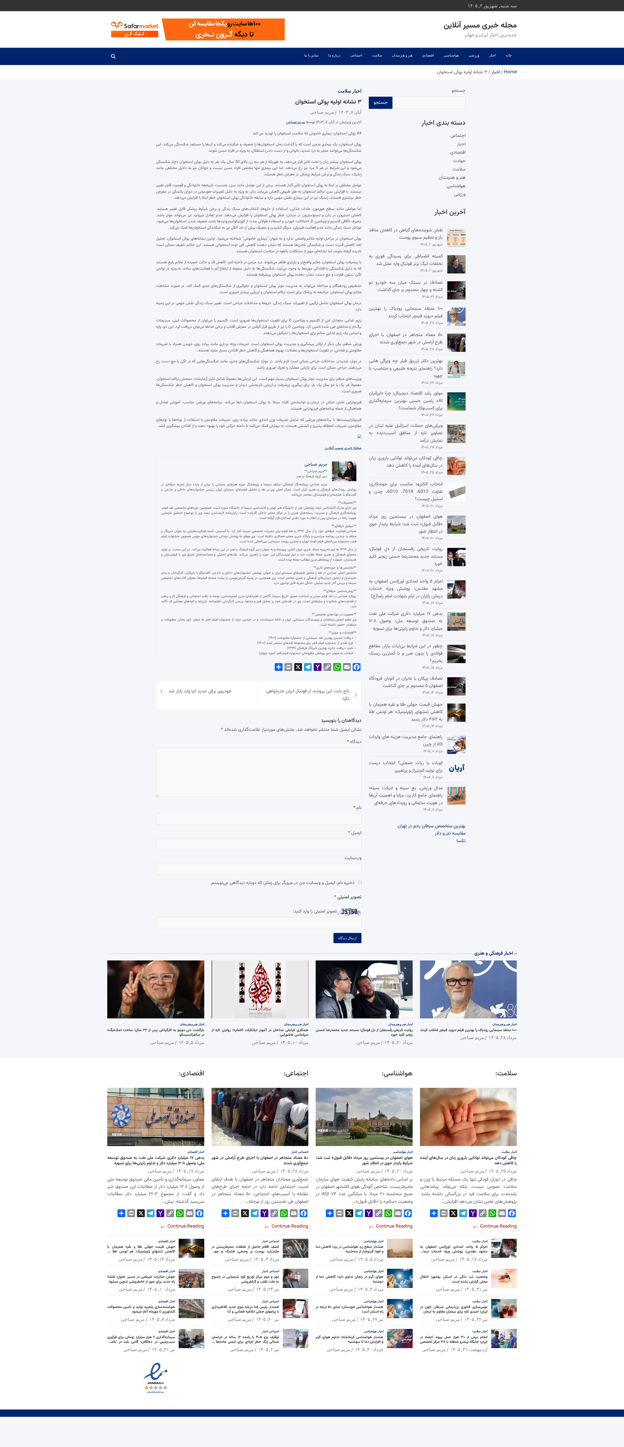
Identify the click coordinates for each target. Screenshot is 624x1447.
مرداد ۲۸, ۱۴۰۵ (503, 1037)
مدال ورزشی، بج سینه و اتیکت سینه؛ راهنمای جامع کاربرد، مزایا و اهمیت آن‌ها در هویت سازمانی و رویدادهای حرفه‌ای (406, 796)
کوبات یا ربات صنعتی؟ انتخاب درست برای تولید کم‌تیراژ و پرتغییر (406, 767)
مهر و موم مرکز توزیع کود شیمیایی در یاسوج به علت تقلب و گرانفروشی (245, 1279)
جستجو (459, 90)
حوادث (459, 161)
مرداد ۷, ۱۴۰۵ (162, 1319)
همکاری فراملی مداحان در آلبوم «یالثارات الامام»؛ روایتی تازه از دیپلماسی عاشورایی (260, 1032)
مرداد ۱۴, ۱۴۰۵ (161, 1259)
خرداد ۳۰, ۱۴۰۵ (369, 1349)
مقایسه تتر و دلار (450, 833)
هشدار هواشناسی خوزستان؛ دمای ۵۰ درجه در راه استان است (349, 1309)
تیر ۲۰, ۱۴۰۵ (267, 1319)
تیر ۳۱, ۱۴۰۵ (476, 1289)
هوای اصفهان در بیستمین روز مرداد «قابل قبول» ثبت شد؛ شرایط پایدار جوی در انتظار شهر (406, 524)
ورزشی (473, 55)
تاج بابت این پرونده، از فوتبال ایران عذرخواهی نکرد (307, 695)
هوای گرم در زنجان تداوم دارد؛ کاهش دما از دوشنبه (349, 1279)
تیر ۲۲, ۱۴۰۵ (476, 1319)
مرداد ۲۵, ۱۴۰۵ (503, 1171)
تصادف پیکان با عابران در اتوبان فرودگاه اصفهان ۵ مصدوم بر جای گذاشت (406, 682)
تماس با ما (311, 55)
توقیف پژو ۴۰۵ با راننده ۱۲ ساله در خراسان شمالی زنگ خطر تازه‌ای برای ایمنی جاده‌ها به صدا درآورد (245, 1342)
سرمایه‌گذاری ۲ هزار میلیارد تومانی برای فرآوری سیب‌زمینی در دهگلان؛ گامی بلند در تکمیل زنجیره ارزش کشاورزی (141, 1342)
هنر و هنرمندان (402, 55)
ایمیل (354, 832)
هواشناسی (451, 55)
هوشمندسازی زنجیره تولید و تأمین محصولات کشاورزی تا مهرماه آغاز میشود (141, 1309)
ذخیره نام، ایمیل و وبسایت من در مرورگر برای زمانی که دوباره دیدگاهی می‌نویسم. (282, 882)
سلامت (377, 55)
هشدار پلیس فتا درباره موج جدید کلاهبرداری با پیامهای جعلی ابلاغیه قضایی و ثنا (245, 1309)
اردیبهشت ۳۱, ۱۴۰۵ (469, 1349)
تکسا (461, 841)
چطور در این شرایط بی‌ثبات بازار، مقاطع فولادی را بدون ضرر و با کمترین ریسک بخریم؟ (406, 654)
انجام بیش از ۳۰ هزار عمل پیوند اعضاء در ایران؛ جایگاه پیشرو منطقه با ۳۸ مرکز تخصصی (454, 1339)
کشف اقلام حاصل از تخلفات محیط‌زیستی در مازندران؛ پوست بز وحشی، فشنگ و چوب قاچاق (245, 1251)
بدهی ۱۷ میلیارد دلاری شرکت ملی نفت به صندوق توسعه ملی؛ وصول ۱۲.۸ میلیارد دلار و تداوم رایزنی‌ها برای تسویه (406, 621)
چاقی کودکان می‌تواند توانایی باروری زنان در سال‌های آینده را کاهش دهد (406, 462)
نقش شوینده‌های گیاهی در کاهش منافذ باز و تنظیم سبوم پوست (406, 234)
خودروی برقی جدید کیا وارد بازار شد (200, 691)
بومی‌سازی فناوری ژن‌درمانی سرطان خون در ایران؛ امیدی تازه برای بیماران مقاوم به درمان (454, 1309)
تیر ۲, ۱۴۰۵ (268, 1349)
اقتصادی (428, 55)
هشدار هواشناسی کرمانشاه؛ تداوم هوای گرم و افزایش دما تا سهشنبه (349, 1339)
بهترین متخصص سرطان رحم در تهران (432, 826)
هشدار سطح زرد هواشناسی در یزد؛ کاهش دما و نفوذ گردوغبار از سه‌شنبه (349, 1249)
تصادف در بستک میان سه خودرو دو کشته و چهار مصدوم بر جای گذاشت (406, 286)
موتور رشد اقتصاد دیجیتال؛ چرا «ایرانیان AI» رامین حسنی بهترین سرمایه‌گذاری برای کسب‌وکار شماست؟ (406, 401)
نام (357, 807)
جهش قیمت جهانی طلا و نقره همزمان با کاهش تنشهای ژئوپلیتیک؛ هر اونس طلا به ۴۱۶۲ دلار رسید (406, 712)
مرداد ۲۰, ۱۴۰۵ (399, 1042)
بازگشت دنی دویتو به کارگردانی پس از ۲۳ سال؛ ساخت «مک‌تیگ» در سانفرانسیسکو (155, 1032)
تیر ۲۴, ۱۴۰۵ (267, 1289)
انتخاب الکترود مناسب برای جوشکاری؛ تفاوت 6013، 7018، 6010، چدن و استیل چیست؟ (406, 492)
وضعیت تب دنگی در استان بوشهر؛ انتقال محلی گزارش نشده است (454, 1279)
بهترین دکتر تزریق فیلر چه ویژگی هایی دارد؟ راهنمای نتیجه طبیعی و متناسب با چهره (406, 368)
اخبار (492, 55)
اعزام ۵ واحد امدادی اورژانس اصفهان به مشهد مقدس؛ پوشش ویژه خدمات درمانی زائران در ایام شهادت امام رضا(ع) (406, 589)
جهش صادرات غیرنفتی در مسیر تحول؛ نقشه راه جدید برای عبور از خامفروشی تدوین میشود (141, 1279)
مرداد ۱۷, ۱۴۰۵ (473, 1259)
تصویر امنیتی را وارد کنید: (315, 911)
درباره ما (334, 55)
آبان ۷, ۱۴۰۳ (350, 112)
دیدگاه (354, 741)
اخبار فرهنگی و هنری (493, 953)
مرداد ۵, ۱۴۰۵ (191, 1042)
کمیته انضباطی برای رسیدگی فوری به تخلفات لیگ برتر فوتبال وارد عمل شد (406, 260)
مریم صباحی (322, 112)
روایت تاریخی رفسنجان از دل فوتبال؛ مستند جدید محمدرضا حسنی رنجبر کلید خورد (406, 556)
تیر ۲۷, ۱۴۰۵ (371, 1319)
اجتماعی (356, 55)
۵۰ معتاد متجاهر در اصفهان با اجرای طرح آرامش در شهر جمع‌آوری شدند (406, 338)
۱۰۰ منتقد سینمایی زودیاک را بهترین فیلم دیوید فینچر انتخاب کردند (406, 312)
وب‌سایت (353, 858)
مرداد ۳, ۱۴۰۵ (370, 1289)
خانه (509, 55)
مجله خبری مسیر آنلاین (480, 25)
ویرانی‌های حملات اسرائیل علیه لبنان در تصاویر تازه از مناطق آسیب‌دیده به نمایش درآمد (406, 433)
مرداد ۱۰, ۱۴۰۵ (294, 1042)
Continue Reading (498, 1226)
